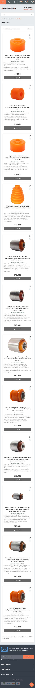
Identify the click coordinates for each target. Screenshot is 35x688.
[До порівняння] (29, 38)
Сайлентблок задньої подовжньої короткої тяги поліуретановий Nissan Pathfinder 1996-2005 (17, 308)
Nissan (5, 18)
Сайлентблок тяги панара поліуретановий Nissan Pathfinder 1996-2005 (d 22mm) (17, 610)
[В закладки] (29, 35)
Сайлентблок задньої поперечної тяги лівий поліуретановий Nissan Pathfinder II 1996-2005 (17, 358)
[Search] (32, 14)
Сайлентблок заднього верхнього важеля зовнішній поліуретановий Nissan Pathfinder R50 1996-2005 (17, 459)
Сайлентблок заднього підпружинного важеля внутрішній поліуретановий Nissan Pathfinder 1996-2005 (17, 509)
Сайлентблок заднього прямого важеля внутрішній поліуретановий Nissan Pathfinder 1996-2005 (17, 559)
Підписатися (28, 656)
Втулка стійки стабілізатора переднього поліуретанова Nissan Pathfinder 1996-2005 (17, 57)
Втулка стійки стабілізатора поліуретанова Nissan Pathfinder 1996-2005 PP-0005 (17, 157)
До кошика (17, 78)
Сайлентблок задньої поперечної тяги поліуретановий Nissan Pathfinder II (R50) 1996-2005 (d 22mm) (17, 409)
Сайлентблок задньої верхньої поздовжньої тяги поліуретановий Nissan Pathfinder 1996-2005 (17, 258)
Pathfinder (11, 18)
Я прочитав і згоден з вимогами (15, 660)
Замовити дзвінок (27, 9)
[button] (15, 2)
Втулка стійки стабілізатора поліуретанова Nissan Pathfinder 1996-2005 (17, 107)
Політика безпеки (13, 660)
